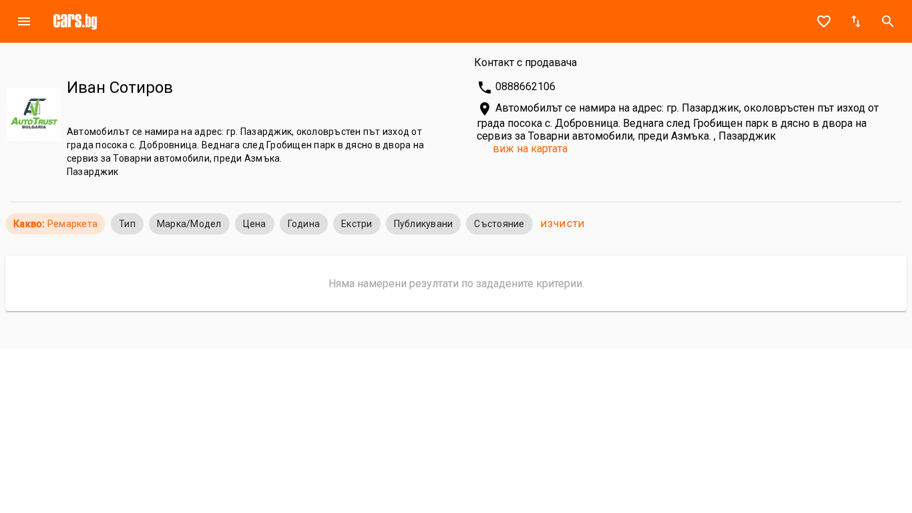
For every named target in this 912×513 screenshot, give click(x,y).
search (888, 21)
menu (24, 21)
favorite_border (824, 21)
